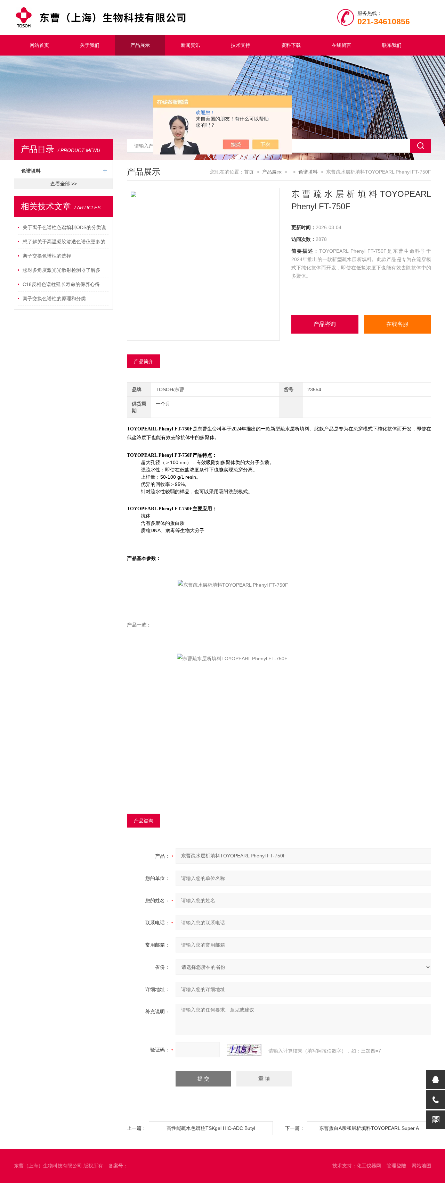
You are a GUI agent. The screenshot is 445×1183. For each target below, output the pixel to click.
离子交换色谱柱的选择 (47, 256)
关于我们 (89, 45)
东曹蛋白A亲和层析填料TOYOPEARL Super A (369, 1128)
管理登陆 (396, 1165)
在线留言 (341, 45)
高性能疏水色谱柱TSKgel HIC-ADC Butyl (211, 1128)
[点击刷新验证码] (244, 1050)
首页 (249, 172)
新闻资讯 (190, 45)
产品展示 (140, 45)
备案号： (118, 1165)
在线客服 (397, 324)
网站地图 (421, 1165)
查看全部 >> (63, 183)
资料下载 (291, 45)
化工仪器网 (369, 1165)
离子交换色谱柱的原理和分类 (54, 298)
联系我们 (392, 45)
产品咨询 (325, 324)
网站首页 (39, 45)
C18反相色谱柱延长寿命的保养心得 (61, 284)
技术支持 (240, 45)
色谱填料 (31, 171)
